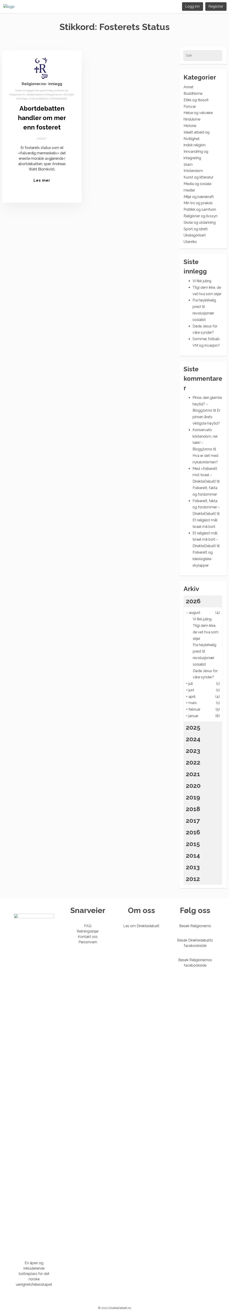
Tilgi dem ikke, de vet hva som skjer (205, 632)
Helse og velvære (198, 113)
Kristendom (193, 171)
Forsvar (190, 106)
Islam (188, 164)
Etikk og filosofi (196, 100)
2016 (193, 832)
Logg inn (192, 6)
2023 (193, 750)
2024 (193, 739)
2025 (193, 727)
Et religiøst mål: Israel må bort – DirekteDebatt (205, 539)
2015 (193, 844)
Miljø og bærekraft (199, 197)
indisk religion (195, 145)
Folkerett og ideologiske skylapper (203, 558)
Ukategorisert (195, 235)
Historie (190, 126)
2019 (193, 797)
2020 (193, 785)
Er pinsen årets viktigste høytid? (206, 416)
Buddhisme (193, 93)
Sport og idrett (196, 229)
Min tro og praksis (198, 203)
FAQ (87, 926)
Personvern (87, 942)
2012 (193, 879)
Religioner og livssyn (200, 216)
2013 (193, 867)
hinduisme (192, 119)
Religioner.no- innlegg (42, 84)
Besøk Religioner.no (195, 926)
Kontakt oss (88, 937)
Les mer (42, 180)
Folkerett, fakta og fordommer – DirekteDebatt (206, 507)
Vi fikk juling (202, 281)
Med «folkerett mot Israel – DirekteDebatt (205, 475)
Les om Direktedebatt (141, 926)
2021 (193, 774)
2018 (193, 809)
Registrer (215, 6)
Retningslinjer (88, 931)
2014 (193, 855)
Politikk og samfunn (200, 209)
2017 (193, 820)
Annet (42, 138)
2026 (193, 601)
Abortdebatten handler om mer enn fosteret (42, 118)
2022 (193, 762)
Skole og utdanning (200, 222)
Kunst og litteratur (198, 177)
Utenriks (190, 242)
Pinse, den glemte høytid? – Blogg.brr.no (207, 404)
